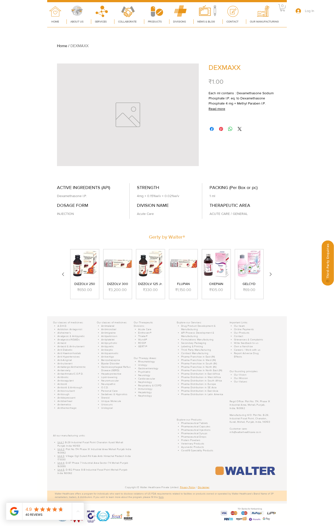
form (161, 497)
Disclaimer (204, 487)
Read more (217, 109)
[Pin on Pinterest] (221, 129)
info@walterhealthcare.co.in (245, 432)
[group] (167, 274)
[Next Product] (271, 274)
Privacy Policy (188, 487)
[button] (282, 7)
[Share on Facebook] (212, 129)
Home (62, 46)
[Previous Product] (63, 274)
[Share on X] (240, 129)
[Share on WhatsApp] (230, 129)
